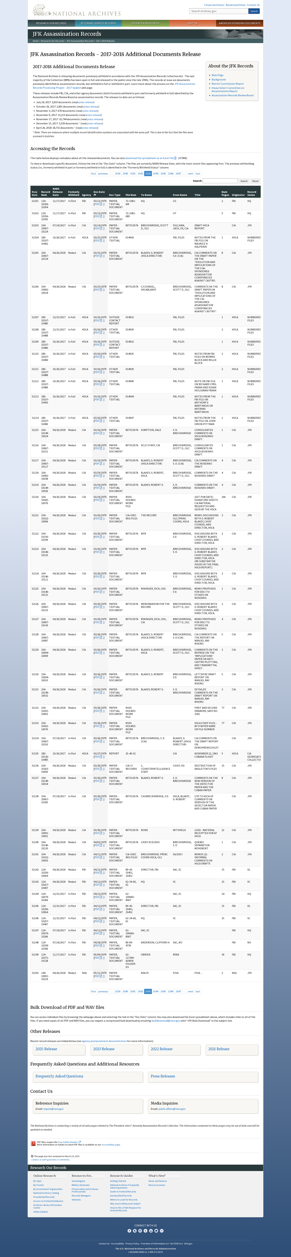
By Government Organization (47, 1189)
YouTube (151, 1231)
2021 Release (218, 1049)
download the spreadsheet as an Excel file (149, 158)
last (198, 173)
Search (254, 11)
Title (197, 195)
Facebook (129, 1231)
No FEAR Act (176, 1243)
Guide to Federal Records (123, 1191)
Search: (197, 180)
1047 (178, 173)
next (190, 173)
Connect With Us (145, 1225)
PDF (96, 204)
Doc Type (114, 195)
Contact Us (253, 5)
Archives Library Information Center (47, 1206)
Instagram (140, 1231)
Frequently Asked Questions (59, 1076)
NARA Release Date (58, 192)
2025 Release (46, 1049)
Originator (238, 195)
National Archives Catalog (46, 1192)
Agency (86, 195)
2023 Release (104, 1049)
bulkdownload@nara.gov (166, 1020)
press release (85, 102)
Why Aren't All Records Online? (125, 1203)
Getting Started (118, 1180)
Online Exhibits (40, 1211)
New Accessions (157, 1185)
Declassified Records (121, 1195)
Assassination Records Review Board (232, 95)
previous (103, 173)
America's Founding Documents (239, 23)
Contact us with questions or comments (50, 1159)
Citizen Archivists (214, 5)
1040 (125, 173)
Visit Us (192, 23)
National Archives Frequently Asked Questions (124, 1186)
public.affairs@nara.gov (171, 1108)
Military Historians (81, 1185)
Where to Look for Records (124, 1199)
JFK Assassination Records (80, 40)
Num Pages (225, 193)
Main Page (217, 75)
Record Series (251, 193)
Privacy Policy (132, 1243)
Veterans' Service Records (98, 23)
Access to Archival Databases (48, 1200)
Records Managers (81, 1195)
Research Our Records (51, 23)
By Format (38, 1185)
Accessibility (117, 1243)
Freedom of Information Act (155, 1243)
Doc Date (99, 191)
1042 (140, 173)
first (93, 173)
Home (36, 40)
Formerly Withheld (73, 193)
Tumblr (145, 1231)
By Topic (37, 1180)
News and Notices (158, 1180)
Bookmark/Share (236, 5)
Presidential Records (44, 1196)
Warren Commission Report (228, 83)
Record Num (45, 193)
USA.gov (188, 1243)
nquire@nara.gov (53, 1108)
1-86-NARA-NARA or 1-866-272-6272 (145, 1251)
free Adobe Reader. (68, 1142)
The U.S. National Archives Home (76, 10)
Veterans (76, 1199)
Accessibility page (111, 1144)
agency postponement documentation (104, 1041)
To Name (146, 195)
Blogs (156, 1231)
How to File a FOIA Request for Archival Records (125, 1209)
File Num (131, 195)
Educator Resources (145, 23)
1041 (133, 173)
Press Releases (163, 1076)
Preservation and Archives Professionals (85, 1190)
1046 (170, 173)
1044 (155, 173)
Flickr (162, 1231)
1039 (117, 173)
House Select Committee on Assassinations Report (228, 89)
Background (218, 79)
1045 (163, 173)
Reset (255, 181)
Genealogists (78, 1180)
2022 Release (161, 1049)
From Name (180, 195)
